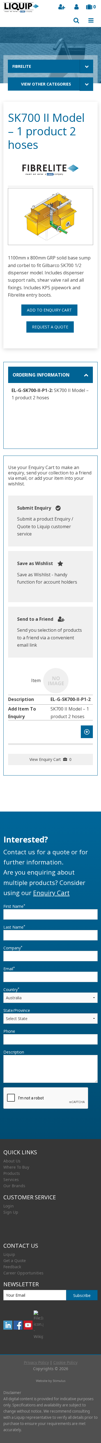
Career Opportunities (23, 1273)
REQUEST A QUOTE (50, 327)
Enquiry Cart (51, 892)
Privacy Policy (36, 1362)
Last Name (14, 927)
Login (8, 1206)
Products (11, 1173)
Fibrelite (21, 66)
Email (9, 968)
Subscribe (82, 1295)
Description (13, 1052)
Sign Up (10, 1212)
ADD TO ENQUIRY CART (49, 310)
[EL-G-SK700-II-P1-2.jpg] (50, 216)
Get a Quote (14, 1260)
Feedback (12, 1266)
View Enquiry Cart (50, 759)
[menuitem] (50, 1161)
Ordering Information (41, 375)
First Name (14, 906)
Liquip (9, 1254)
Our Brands (14, 1185)
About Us (11, 1161)
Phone (9, 1031)
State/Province (16, 1010)
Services (11, 1179)
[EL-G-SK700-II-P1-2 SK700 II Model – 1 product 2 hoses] (56, 680)
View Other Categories (46, 84)
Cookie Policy (65, 1362)
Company (12, 948)
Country (11, 989)
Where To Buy (16, 1167)
